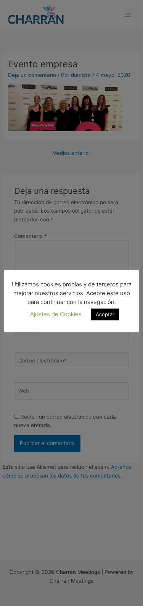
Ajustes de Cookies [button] (56, 314)
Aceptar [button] (105, 314)
